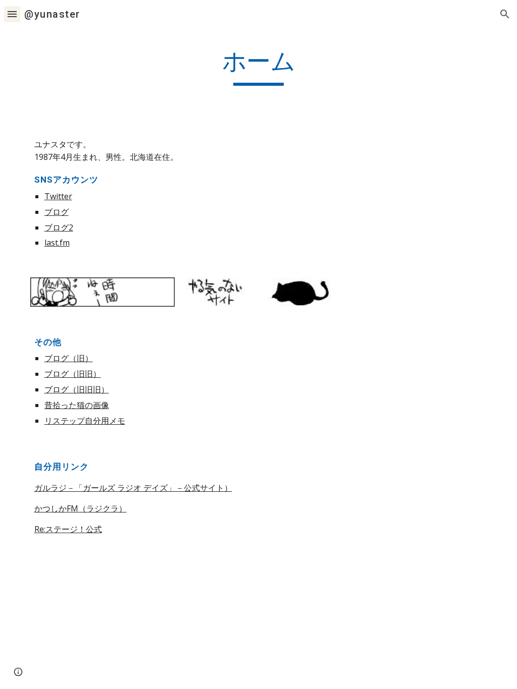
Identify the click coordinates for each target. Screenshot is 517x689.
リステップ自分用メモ (84, 420)
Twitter (58, 196)
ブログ (56, 211)
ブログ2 (58, 227)
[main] (258, 66)
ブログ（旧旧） (72, 373)
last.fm (57, 242)
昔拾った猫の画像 (76, 405)
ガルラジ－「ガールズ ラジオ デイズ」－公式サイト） (133, 487)
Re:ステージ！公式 (68, 529)
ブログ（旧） (68, 358)
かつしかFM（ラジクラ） (80, 508)
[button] (12, 14)
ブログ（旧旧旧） (76, 389)
